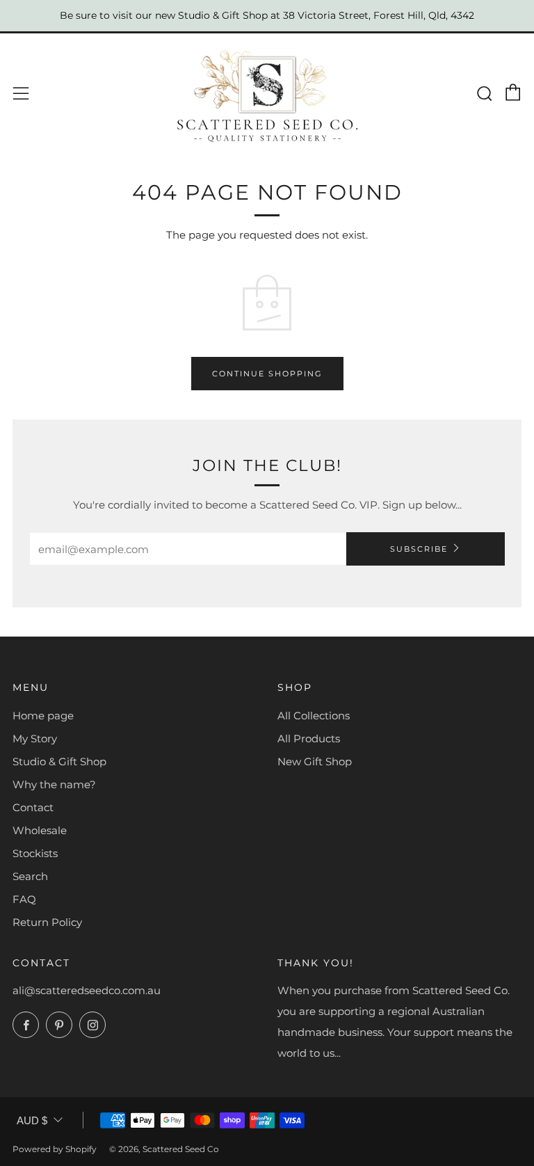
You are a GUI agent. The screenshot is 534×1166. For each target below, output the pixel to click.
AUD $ (32, 1120)
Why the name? (54, 784)
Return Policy (47, 922)
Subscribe (419, 549)
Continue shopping (267, 373)
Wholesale (40, 830)
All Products (308, 738)
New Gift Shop (314, 761)
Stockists (35, 853)
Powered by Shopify (55, 1149)
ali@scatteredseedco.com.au (87, 990)
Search (30, 876)
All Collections (313, 715)
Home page (43, 715)
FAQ (24, 899)
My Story (35, 738)
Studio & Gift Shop (59, 761)
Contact (33, 807)
